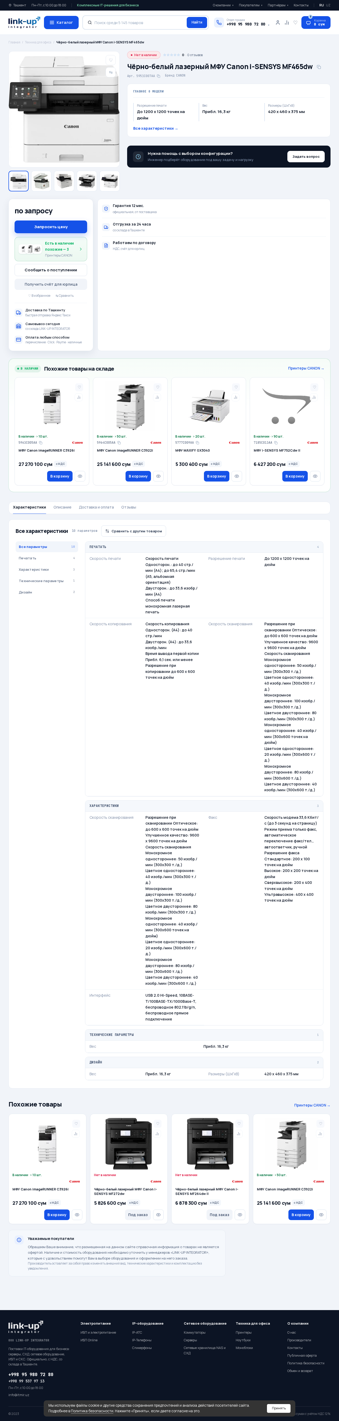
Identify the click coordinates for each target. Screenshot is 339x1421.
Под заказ (138, 1214)
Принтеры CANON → (306, 368)
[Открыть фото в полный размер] (64, 109)
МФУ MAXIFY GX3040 (192, 450)
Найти (196, 22)
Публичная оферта (302, 1355)
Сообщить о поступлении (51, 270)
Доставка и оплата (96, 507)
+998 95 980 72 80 (30, 1374)
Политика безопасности (92, 1411)
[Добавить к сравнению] (79, 397)
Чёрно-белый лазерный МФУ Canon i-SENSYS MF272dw (125, 1191)
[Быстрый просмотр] (80, 476)
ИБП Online (89, 1340)
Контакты (301, 5)
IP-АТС (137, 1332)
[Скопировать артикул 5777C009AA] (197, 443)
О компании (223, 5)
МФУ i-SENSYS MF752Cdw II (277, 450)
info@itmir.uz (18, 1395)
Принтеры (244, 1332)
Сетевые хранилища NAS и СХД (205, 1350)
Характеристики (29, 507)
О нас (291, 1332)
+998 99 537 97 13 (26, 1381)
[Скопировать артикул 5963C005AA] (40, 443)
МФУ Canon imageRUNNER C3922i (125, 450)
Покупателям (250, 5)
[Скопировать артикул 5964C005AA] (119, 443)
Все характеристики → (155, 128)
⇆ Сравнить (65, 295)
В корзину (59, 476)
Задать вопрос (306, 156)
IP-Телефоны (141, 1340)
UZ (328, 5)
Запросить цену (51, 227)
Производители (299, 1340)
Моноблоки (244, 1348)
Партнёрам (278, 5)
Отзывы (128, 507)
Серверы (190, 1340)
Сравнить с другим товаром (136, 531)
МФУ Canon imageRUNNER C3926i (47, 450)
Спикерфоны (142, 1348)
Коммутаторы (195, 1332)
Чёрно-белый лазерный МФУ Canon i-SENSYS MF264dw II (206, 1191)
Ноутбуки (243, 1340)
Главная (14, 42)
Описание (62, 507)
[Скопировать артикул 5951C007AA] (158, 76)
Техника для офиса (38, 42)
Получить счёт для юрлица (51, 284)
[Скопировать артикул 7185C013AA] (276, 443)
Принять (279, 1408)
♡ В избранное (39, 295)
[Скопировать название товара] (319, 67)
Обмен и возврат (300, 1371)
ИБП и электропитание (98, 1332)
